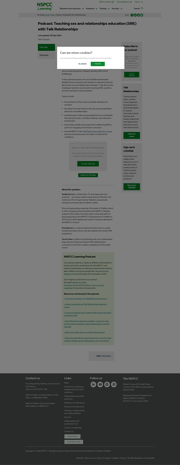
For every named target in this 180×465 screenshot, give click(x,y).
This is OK (98, 64)
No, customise (82, 63)
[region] (91, 58)
